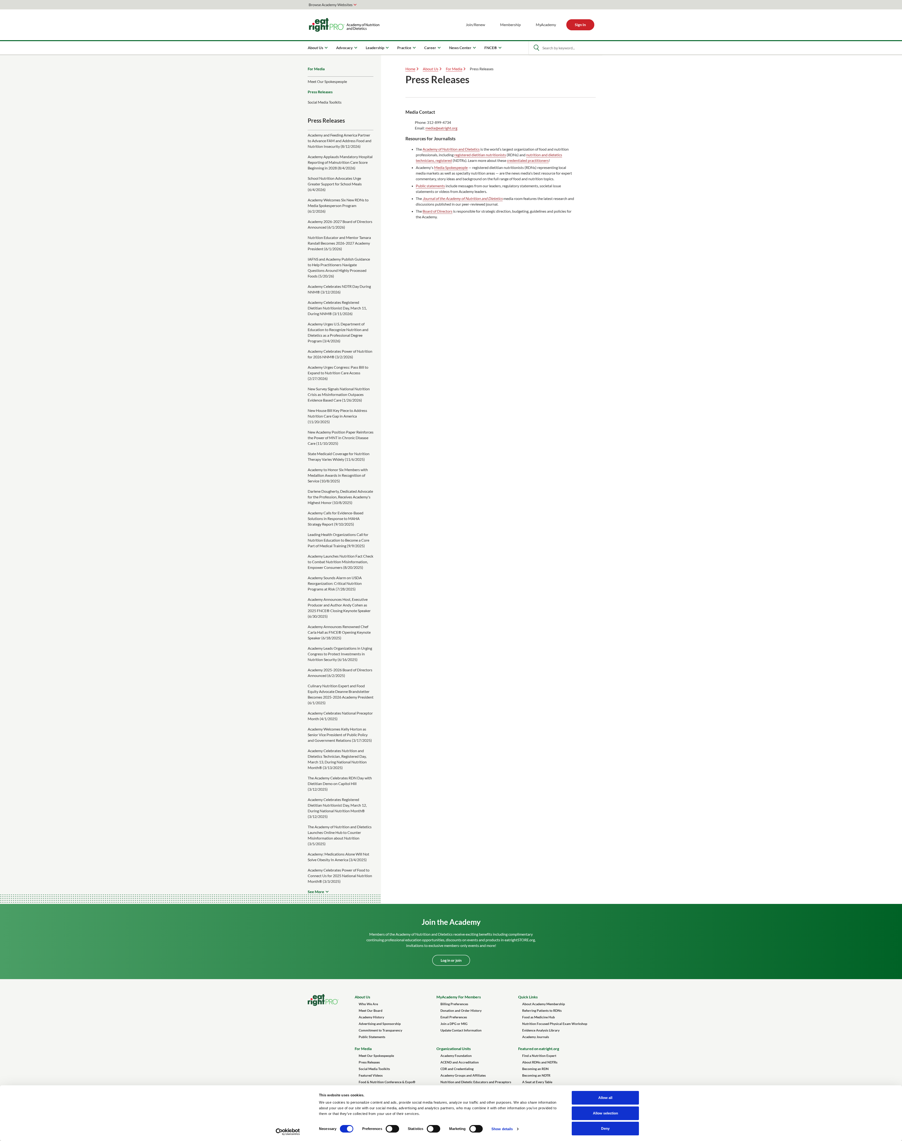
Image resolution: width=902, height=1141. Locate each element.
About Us (430, 68)
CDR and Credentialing (457, 1069)
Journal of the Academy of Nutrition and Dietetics (463, 198)
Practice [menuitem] (404, 47)
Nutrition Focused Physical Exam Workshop (554, 1024)
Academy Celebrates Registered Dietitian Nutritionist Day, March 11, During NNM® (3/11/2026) (337, 308)
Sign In (580, 24)
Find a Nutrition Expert (539, 1056)
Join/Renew (475, 24)
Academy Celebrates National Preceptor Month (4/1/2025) (340, 716)
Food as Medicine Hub (538, 1017)
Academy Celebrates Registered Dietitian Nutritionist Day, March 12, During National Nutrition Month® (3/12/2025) (337, 808)
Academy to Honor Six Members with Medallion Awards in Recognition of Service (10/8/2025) (338, 475)
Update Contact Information (461, 1030)
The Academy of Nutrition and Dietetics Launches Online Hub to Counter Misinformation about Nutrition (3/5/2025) (340, 835)
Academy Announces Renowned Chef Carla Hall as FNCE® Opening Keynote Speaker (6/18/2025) (339, 632)
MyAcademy (546, 24)
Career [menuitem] (430, 47)
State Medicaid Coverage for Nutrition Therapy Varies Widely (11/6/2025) (338, 456)
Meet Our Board (370, 1010)
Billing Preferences (454, 1004)
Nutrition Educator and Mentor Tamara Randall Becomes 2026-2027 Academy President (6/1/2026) (339, 243)
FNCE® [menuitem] (490, 47)
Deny (605, 1128)
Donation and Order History (461, 1010)
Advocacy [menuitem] (344, 47)
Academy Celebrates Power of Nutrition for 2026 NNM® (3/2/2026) (340, 354)
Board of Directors (437, 211)
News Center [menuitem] (460, 47)
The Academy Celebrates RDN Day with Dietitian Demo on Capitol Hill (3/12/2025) (340, 783)
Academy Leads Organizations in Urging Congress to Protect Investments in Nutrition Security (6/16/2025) (340, 654)
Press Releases (320, 92)
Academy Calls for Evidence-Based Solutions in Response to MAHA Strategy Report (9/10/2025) (335, 518)
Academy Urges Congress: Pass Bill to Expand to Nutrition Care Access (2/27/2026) (338, 373)
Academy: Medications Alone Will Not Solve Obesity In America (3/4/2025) (338, 857)
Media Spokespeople (451, 167)
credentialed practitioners (528, 160)
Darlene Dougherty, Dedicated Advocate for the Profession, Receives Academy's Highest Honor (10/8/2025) (340, 497)
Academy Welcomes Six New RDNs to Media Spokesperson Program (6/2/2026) (338, 205)
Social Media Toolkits (325, 102)
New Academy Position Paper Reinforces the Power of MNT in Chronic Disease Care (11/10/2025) (340, 437)
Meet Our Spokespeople (327, 81)
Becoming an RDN (535, 1069)
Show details (502, 1129)
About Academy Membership (543, 1004)
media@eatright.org (441, 128)
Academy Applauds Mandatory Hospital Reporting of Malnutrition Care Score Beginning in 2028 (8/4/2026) (340, 162)
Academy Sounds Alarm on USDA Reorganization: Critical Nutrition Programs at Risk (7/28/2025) (335, 583)
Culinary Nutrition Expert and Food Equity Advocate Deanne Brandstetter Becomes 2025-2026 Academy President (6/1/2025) (340, 694)
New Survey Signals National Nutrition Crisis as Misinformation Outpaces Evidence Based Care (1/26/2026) (339, 394)
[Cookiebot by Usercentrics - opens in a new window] (287, 1131)
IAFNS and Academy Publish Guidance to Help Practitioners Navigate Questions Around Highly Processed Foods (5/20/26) (339, 267)
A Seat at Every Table (537, 1082)
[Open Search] (536, 47)
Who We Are (368, 1004)
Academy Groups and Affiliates (463, 1075)
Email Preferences (454, 1017)
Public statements (430, 186)
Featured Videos (370, 1075)
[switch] (392, 1129)
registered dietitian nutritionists (480, 154)
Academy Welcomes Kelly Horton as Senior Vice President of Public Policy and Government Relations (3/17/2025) (340, 734)
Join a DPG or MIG (454, 1024)
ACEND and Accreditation (459, 1062)
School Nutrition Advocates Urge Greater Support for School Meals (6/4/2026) (335, 184)
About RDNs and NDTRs (539, 1062)
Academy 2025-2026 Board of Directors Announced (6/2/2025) (340, 673)
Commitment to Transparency (380, 1030)
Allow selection (605, 1113)
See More (316, 891)
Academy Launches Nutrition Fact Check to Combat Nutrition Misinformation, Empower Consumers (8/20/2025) (340, 562)
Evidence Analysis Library (540, 1030)
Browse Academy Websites (331, 4)
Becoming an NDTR (536, 1075)
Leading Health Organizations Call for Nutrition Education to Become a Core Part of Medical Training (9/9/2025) (338, 540)
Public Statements (372, 1037)
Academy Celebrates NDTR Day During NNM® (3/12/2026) (339, 289)
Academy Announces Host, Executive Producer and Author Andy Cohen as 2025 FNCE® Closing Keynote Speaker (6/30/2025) (339, 607)
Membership (510, 24)
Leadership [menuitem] (375, 47)
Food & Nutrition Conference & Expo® (387, 1082)
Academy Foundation (456, 1056)
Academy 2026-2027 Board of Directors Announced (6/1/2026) (340, 224)
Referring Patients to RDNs (541, 1010)
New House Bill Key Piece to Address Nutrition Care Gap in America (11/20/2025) (337, 416)
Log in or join (451, 960)
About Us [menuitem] (315, 47)
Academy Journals (535, 1037)
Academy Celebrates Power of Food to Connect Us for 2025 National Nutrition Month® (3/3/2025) (340, 875)
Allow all (605, 1098)
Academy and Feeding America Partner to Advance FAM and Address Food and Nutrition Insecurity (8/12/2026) (339, 140)
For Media (316, 68)
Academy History (371, 1017)
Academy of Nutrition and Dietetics (451, 149)
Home (410, 68)
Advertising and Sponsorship (379, 1024)
